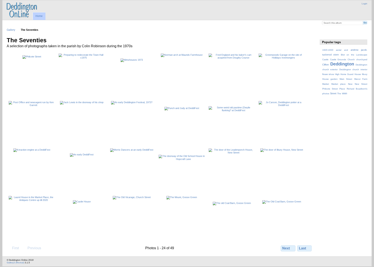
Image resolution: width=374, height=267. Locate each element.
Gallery (11, 29)
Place (342, 89)
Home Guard (346, 74)
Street (333, 93)
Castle (325, 59)
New (350, 84)
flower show (328, 74)
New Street (361, 84)
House (358, 74)
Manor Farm (360, 79)
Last (302, 248)
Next (286, 248)
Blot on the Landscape (354, 55)
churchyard (361, 59)
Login (364, 3)
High (337, 74)
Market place (338, 84)
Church (351, 59)
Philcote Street (330, 89)
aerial (338, 50)
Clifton (325, 64)
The (339, 93)
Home (39, 16)
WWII (344, 93)
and (346, 50)
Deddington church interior (353, 69)
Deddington (342, 64)
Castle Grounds (338, 59)
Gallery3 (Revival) (15, 262)
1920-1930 (327, 50)
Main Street (346, 79)
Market (325, 84)
